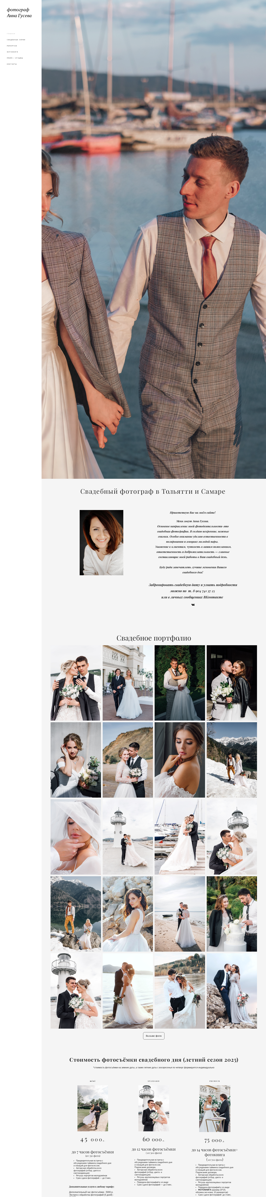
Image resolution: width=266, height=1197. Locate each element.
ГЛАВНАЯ (11, 33)
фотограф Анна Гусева (19, 13)
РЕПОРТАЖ (12, 46)
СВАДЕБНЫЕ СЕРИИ (16, 40)
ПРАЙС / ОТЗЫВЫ (15, 58)
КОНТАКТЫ (12, 64)
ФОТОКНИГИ (12, 52)
